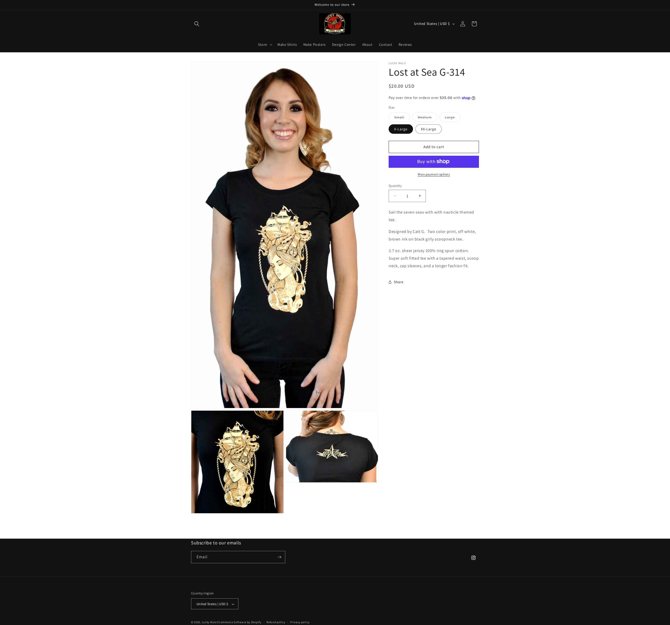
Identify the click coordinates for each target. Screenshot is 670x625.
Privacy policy (300, 622)
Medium (427, 118)
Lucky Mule (209, 622)
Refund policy (275, 622)
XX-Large (428, 128)
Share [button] (399, 282)
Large (452, 118)
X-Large (400, 128)
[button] (197, 24)
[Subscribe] (279, 557)
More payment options (434, 174)
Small (402, 118)
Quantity (395, 185)
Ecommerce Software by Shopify (239, 622)
